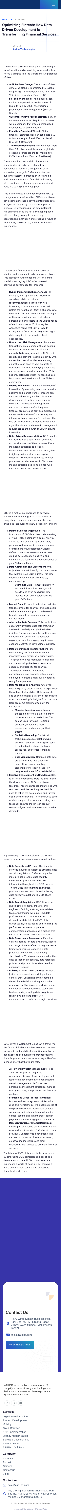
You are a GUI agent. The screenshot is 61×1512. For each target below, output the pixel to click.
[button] (20, 1345)
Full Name (7, 1193)
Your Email (8, 1216)
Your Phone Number (12, 1228)
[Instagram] (7, 1403)
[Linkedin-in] (13, 1403)
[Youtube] (20, 1403)
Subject (6, 1205)
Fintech (5, 19)
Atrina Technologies (24, 49)
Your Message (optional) (14, 1240)
